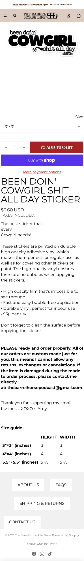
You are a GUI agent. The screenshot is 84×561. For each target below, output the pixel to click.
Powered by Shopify (65, 535)
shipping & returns (42, 503)
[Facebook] (34, 554)
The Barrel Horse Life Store (33, 535)
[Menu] (5, 16)
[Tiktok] (50, 554)
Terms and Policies (42, 544)
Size (79, 116)
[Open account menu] (69, 16)
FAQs (61, 484)
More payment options (42, 172)
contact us (22, 522)
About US (28, 484)
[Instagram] (42, 554)
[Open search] (15, 16)
